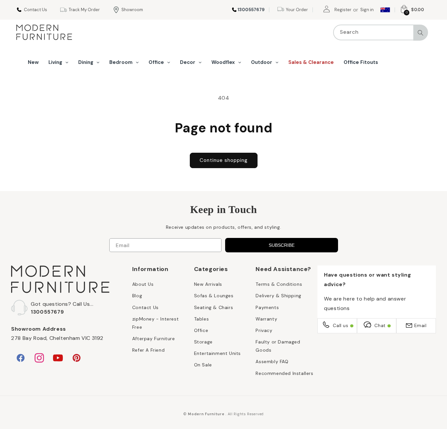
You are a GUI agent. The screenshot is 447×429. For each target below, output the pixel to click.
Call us (340, 325)
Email (420, 325)
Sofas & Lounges (214, 296)
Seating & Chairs (213, 307)
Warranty (266, 319)
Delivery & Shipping (278, 296)
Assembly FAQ (272, 361)
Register (342, 9)
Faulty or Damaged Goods (278, 346)
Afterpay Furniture (153, 338)
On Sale (203, 365)
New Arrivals (208, 284)
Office (201, 330)
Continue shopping (224, 160)
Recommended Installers (284, 373)
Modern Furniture (206, 414)
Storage (203, 342)
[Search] (420, 33)
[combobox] (380, 32)
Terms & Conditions (279, 284)
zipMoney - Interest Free (155, 323)
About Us (143, 284)
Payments (267, 307)
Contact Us (145, 307)
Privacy (264, 330)
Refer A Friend (148, 350)
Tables (201, 319)
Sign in (367, 9)
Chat (379, 325)
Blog (137, 296)
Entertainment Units (217, 353)
